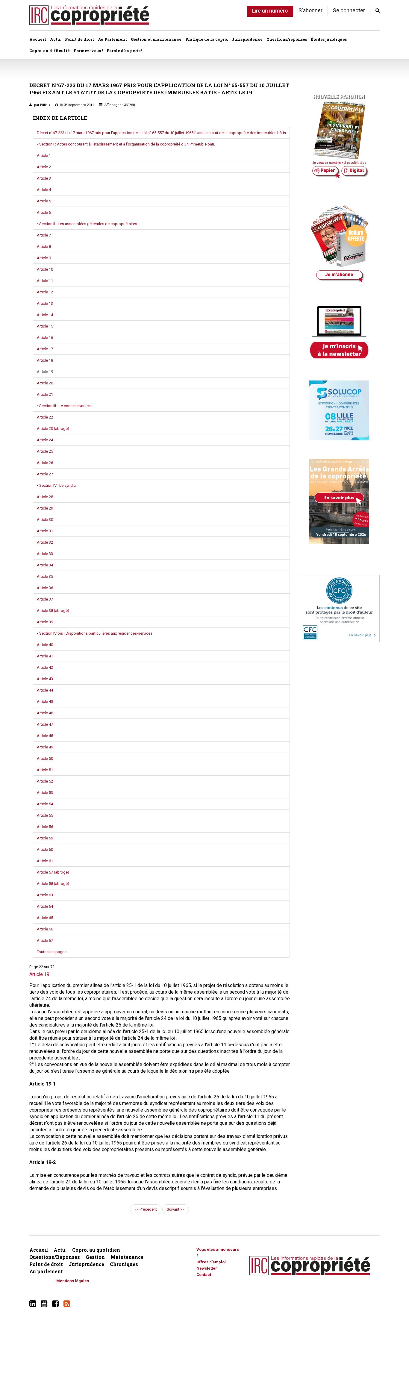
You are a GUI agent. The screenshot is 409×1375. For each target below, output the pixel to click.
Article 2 (44, 167)
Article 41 (45, 656)
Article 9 (44, 258)
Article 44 (45, 690)
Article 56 (45, 826)
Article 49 (45, 747)
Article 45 (45, 701)
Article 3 (44, 178)
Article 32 (45, 542)
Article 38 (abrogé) (53, 610)
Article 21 (45, 394)
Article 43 (45, 679)
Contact (203, 1274)
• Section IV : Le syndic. (57, 485)
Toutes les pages (51, 952)
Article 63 (45, 895)
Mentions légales (72, 1281)
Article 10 (45, 269)
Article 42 (45, 667)
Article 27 (45, 474)
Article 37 (45, 599)
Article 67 (45, 940)
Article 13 (45, 303)
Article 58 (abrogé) (53, 883)
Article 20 (45, 383)
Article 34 (45, 565)
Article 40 (45, 644)
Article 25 (45, 451)
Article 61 (45, 861)
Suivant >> (175, 1209)
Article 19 (45, 371)
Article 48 (45, 735)
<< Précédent (145, 1209)
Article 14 (45, 315)
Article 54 (45, 804)
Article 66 (45, 929)
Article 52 (45, 781)
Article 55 (45, 815)
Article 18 (45, 360)
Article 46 (45, 713)
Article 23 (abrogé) (53, 428)
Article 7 (44, 235)
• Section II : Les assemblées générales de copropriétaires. (87, 224)
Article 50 (45, 758)
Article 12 (45, 292)
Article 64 (45, 906)
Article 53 (45, 792)
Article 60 (45, 849)
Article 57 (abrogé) (53, 872)
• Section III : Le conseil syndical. (65, 406)
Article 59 (45, 838)
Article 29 (45, 508)
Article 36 (45, 588)
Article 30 (45, 519)
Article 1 (44, 155)
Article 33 (45, 553)
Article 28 (45, 497)
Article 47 (45, 724)
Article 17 (45, 349)
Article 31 (45, 531)
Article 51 (45, 770)
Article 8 (44, 246)
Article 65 (45, 917)
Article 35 (45, 576)
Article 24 (45, 440)
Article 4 (44, 189)
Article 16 (45, 337)
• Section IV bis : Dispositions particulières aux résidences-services (94, 633)
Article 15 (45, 326)
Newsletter (206, 1268)
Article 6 (44, 212)
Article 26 (45, 462)
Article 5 (44, 201)
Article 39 (45, 622)
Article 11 (45, 280)
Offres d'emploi (211, 1262)
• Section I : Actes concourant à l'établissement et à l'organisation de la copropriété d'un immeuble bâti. (126, 144)
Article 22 (45, 417)
